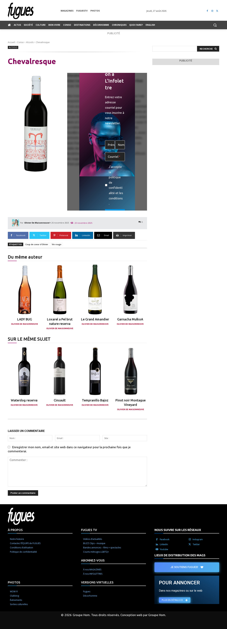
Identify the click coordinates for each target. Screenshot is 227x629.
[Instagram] (212, 11)
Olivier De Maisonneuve (36, 222)
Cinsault (60, 400)
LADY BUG (24, 319)
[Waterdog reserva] (24, 371)
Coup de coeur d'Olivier (36, 244)
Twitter (196, 544)
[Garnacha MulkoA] (130, 290)
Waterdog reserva (24, 400)
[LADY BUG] (24, 290)
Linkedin (164, 544)
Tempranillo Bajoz (95, 400)
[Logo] (34, 11)
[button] (215, 25)
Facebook (164, 539)
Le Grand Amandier (95, 319)
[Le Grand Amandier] (95, 290)
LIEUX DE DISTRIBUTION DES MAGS (179, 555)
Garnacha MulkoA (130, 319)
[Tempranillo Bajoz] (95, 371)
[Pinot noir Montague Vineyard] (130, 371)
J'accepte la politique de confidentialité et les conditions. (116, 185)
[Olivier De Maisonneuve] (16, 222)
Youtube (164, 549)
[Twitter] (217, 11)
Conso (20, 42)
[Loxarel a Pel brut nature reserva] (60, 290)
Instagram (198, 539)
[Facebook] (207, 11)
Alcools (30, 42)
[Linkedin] (156, 544)
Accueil (11, 42)
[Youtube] (156, 549)
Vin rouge (56, 244)
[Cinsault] (59, 371)
